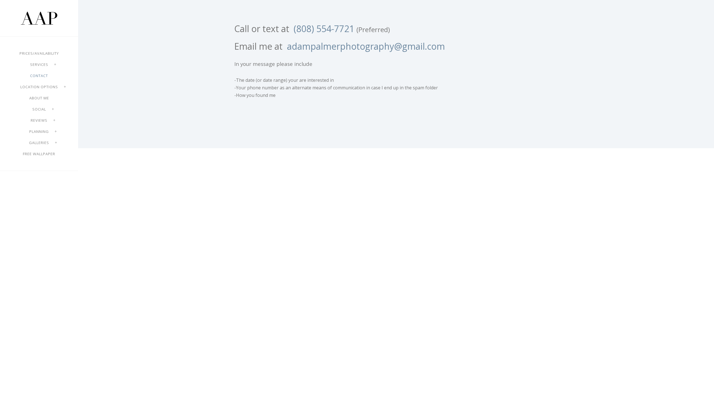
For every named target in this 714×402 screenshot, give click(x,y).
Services (39, 64)
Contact (39, 75)
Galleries (39, 142)
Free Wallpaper (39, 153)
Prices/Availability (39, 53)
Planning (39, 131)
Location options (39, 86)
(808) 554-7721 (324, 29)
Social (39, 109)
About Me (39, 97)
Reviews (39, 120)
